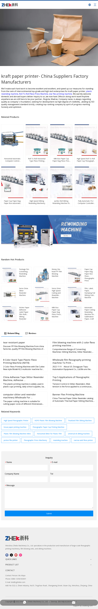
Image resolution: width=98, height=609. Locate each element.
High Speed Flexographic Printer (16, 420)
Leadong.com (87, 606)
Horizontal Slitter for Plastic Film (49, 434)
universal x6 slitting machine (79, 434)
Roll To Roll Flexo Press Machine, (34, 94)
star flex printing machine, (61, 94)
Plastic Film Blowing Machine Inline (17, 434)
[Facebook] (6, 555)
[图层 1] (17, 537)
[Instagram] (20, 555)
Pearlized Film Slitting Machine (80, 420)
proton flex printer (11, 440)
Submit (49, 513)
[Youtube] (15, 555)
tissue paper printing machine (15, 427)
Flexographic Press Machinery (35, 440)
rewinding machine (60, 440)
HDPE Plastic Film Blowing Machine (48, 420)
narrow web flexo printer (83, 440)
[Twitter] (11, 555)
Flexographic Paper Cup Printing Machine (48, 427)
